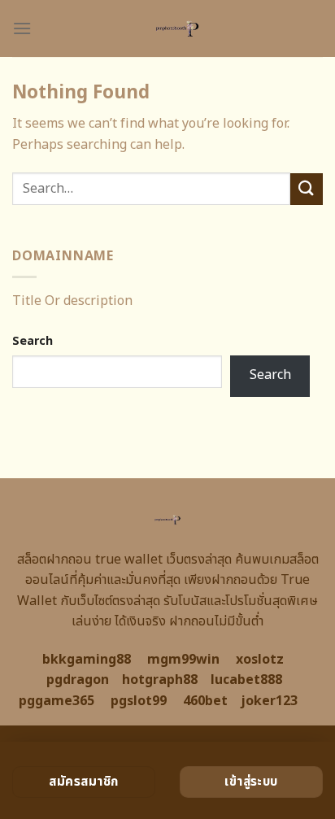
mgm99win (183, 659)
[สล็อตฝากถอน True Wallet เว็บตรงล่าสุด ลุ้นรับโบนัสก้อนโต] (177, 28)
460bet (205, 701)
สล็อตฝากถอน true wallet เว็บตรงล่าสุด (124, 559)
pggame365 (56, 701)
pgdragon (77, 680)
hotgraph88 (160, 680)
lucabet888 (246, 680)
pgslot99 (139, 701)
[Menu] (22, 28)
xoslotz (260, 659)
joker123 (269, 701)
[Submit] (306, 189)
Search (32, 341)
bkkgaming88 (86, 659)
